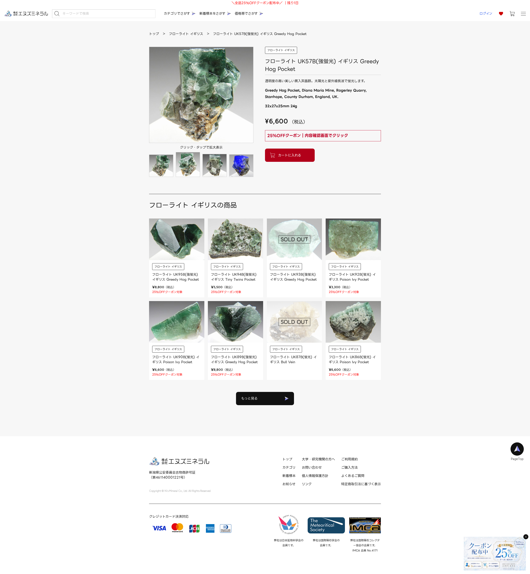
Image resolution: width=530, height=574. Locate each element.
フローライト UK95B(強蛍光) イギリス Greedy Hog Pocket (175, 277)
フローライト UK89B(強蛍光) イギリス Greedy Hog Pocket (234, 359)
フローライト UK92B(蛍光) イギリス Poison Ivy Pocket (352, 277)
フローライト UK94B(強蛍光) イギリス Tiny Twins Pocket (234, 277)
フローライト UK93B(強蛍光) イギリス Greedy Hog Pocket (293, 277)
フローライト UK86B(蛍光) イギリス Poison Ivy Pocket (352, 359)
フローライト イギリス (281, 50)
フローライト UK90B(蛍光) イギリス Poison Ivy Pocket (175, 359)
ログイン (485, 13)
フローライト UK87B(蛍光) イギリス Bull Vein (293, 359)
